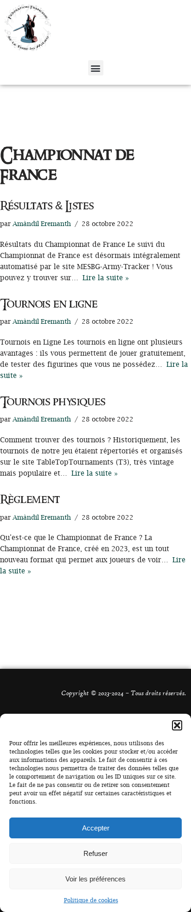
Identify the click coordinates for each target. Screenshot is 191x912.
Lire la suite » (106, 277)
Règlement (30, 499)
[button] (177, 725)
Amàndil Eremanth (42, 223)
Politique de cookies (91, 900)
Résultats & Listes (47, 206)
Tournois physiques (53, 402)
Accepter (95, 828)
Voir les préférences (95, 879)
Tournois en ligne (48, 304)
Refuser (95, 853)
